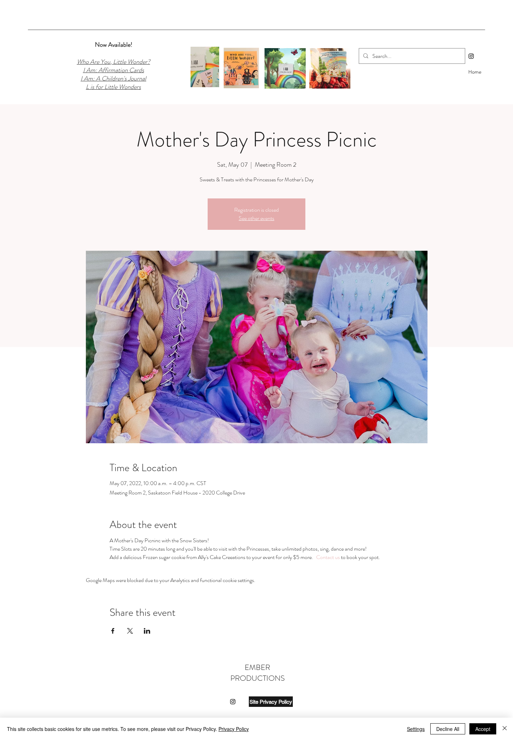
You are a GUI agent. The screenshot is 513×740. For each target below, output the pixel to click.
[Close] (504, 728)
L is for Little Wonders (113, 86)
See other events (256, 218)
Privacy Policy (233, 728)
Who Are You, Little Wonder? (113, 61)
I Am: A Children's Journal (113, 78)
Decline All (447, 728)
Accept (482, 728)
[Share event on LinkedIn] (147, 631)
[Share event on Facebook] (113, 631)
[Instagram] (471, 56)
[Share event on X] (130, 631)
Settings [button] (416, 728)
